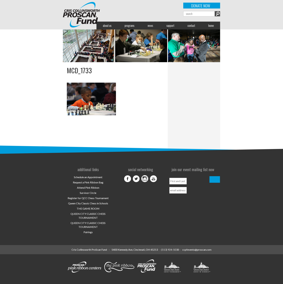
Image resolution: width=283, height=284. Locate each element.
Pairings (88, 232)
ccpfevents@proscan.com (196, 249)
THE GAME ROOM (88, 208)
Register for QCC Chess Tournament (88, 198)
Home (211, 25)
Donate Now (200, 6)
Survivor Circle (88, 192)
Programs (129, 25)
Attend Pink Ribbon (88, 187)
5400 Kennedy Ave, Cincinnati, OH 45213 (135, 249)
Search (217, 13)
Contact (191, 25)
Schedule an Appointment (88, 177)
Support (170, 25)
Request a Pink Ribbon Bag (88, 182)
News (150, 25)
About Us (107, 25)
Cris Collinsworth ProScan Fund (89, 249)
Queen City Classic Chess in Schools (88, 203)
